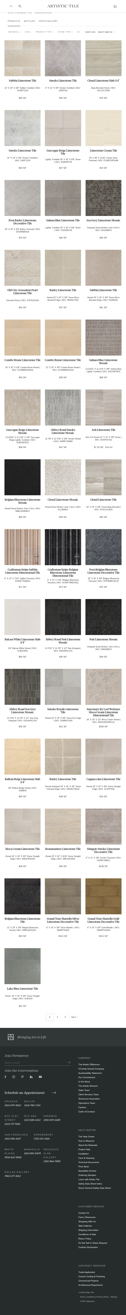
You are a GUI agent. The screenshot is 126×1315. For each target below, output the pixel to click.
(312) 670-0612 (13, 1105)
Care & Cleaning (86, 1158)
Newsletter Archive (87, 1171)
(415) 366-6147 (13, 1138)
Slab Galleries (85, 1226)
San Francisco (16, 1134)
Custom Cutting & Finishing (91, 1276)
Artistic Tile (89, 1292)
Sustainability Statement (90, 1073)
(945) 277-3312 (13, 1175)
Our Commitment (86, 1077)
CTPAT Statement (87, 1301)
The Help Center (86, 1136)
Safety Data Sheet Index (90, 1183)
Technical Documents (88, 1162)
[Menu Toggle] (10, 6)
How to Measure (86, 1141)
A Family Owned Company (91, 1069)
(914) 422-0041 (13, 1157)
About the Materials (87, 1145)
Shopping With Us (87, 1221)
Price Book (83, 1166)
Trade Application (86, 1272)
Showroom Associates (89, 1099)
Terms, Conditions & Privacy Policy (94, 1297)
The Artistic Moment (88, 1086)
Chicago (11, 1101)
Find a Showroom (87, 1217)
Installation (83, 1153)
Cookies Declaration (88, 1247)
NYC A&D (30, 1116)
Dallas (29, 1101)
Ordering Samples (87, 1175)
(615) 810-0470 (32, 1153)
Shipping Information (88, 1230)
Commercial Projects (88, 1280)
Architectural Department (90, 1285)
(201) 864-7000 (51, 1161)
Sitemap (113, 1297)
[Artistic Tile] (63, 6)
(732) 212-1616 (41, 1138)
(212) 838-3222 (32, 1119)
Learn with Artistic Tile (88, 1179)
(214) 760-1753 (32, 1105)
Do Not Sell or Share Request (92, 1243)
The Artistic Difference (89, 1064)
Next (73, 1017)
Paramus (50, 1116)
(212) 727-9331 (12, 1123)
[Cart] (115, 6)
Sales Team (84, 1090)
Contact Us (83, 1213)
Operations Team (86, 1103)
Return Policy (84, 1238)
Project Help (84, 1149)
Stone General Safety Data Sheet (94, 1188)
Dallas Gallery (17, 1172)
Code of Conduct (86, 1111)
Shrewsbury (43, 1134)
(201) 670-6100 (51, 1119)
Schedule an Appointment (25, 1092)
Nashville (32, 1149)
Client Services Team (88, 1094)
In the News (84, 1081)
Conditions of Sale (87, 1234)
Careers (82, 1107)
